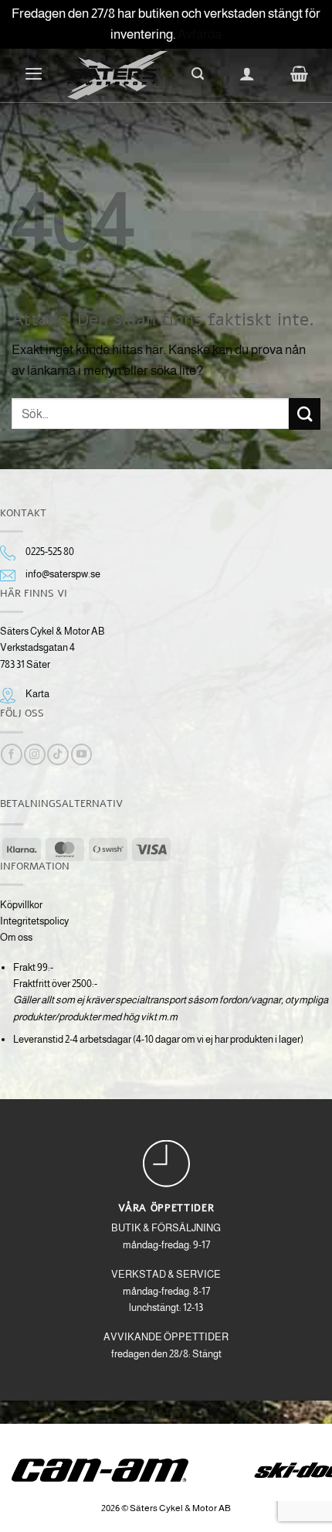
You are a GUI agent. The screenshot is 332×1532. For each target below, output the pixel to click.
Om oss (16, 937)
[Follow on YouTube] (81, 754)
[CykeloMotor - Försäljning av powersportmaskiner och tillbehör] (117, 75)
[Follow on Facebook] (11, 754)
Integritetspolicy (34, 921)
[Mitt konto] (247, 73)
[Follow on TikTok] (57, 754)
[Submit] (304, 414)
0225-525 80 (49, 551)
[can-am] (111, 1470)
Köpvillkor (21, 905)
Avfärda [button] (200, 34)
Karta (37, 694)
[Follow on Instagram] (34, 754)
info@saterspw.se (62, 574)
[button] (34, 73)
